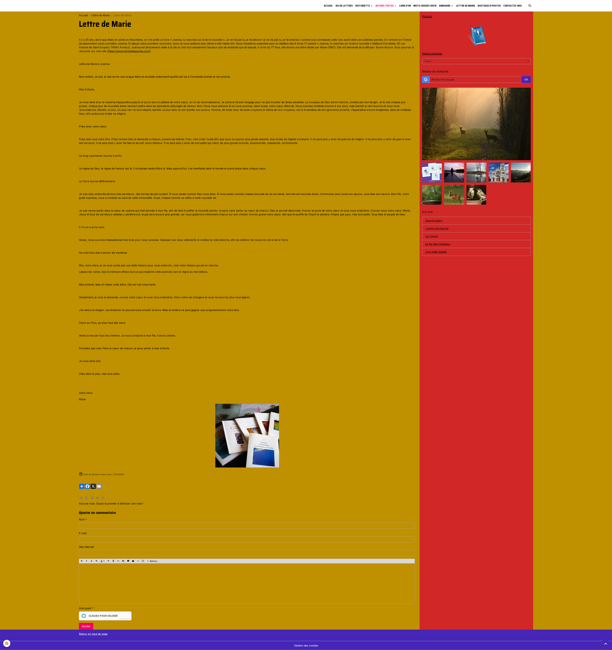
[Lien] (118, 561)
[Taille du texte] (96, 561)
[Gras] (81, 561)
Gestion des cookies (306, 645)
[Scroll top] (606, 644)
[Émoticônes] (143, 561)
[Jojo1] (247, 435)
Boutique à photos (489, 6)
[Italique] (86, 561)
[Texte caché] (123, 561)
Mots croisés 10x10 (425, 6)
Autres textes (384, 6)
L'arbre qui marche (436, 228)
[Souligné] (91, 561)
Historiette (362, 6)
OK (526, 79)
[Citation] (108, 561)
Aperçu (153, 561)
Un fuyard (431, 236)
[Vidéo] (133, 561)
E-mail (82, 533)
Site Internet (86, 546)
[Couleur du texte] (102, 561)
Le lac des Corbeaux (437, 244)
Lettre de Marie (465, 6)
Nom (82, 519)
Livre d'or (405, 6)
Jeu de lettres (344, 6)
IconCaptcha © (125, 619)
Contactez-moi (512, 6)
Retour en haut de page (93, 633)
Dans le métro (433, 220)
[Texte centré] (113, 561)
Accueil (328, 6)
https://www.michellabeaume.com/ (129, 51)
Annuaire (445, 6)
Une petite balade (436, 251)
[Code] (138, 561)
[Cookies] (6, 643)
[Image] (128, 561)
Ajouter (86, 626)
